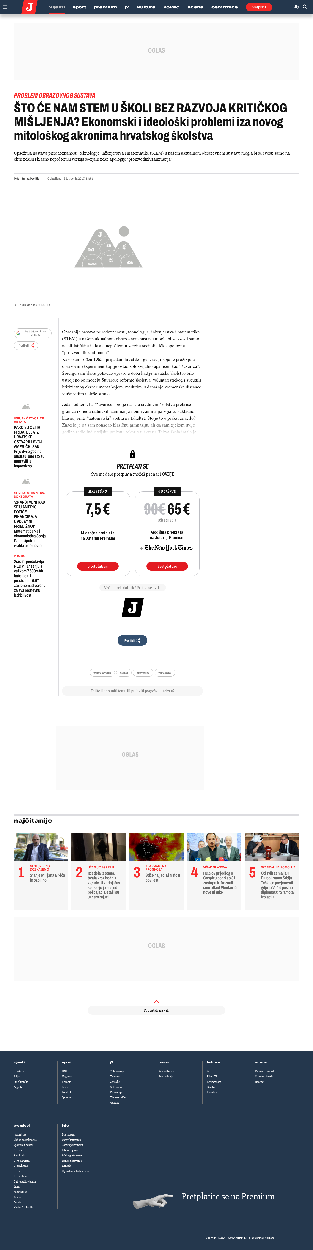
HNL (64, 1071)
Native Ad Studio (23, 1207)
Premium (105, 7)
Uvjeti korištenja (71, 1140)
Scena (195, 7)
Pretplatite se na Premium (228, 1196)
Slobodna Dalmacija (25, 1140)
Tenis (65, 1087)
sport (67, 1062)
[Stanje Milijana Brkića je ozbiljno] (41, 848)
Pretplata (259, 7)
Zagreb (18, 1087)
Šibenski (18, 1197)
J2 (127, 7)
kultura (213, 1062)
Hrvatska (19, 1071)
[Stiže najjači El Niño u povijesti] (156, 848)
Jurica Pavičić (30, 178)
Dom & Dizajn (22, 1161)
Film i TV (212, 1076)
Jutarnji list (20, 1134)
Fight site (67, 1092)
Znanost (115, 1076)
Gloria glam (20, 1176)
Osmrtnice (224, 7)
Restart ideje (166, 1076)
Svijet (17, 1076)
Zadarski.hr (20, 1192)
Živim (17, 1187)
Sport (79, 7)
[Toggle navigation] (3, 5)
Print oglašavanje (72, 1161)
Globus (18, 1150)
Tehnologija (117, 1071)
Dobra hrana (21, 1166)
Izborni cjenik (70, 1150)
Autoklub (19, 1155)
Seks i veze (116, 1087)
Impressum (68, 1134)
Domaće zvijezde (265, 1071)
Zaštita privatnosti (72, 1145)
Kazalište (212, 1092)
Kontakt (66, 1166)
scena (261, 1062)
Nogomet (67, 1076)
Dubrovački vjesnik (25, 1181)
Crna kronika (21, 1082)
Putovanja (116, 1092)
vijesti (19, 1062)
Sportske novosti (23, 1145)
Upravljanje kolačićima (75, 1171)
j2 (111, 1062)
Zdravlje (115, 1082)
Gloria (17, 1171)
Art (209, 1071)
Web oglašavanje (72, 1155)
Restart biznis (166, 1071)
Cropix (17, 1202)
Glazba (211, 1087)
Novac (171, 7)
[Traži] (305, 7)
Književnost (214, 1082)
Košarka (66, 1082)
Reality (259, 1082)
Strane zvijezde (264, 1076)
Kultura (146, 7)
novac (164, 1062)
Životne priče (118, 1097)
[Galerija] (108, 245)
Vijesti (57, 7)
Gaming (114, 1103)
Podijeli (24, 345)
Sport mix (67, 1097)
